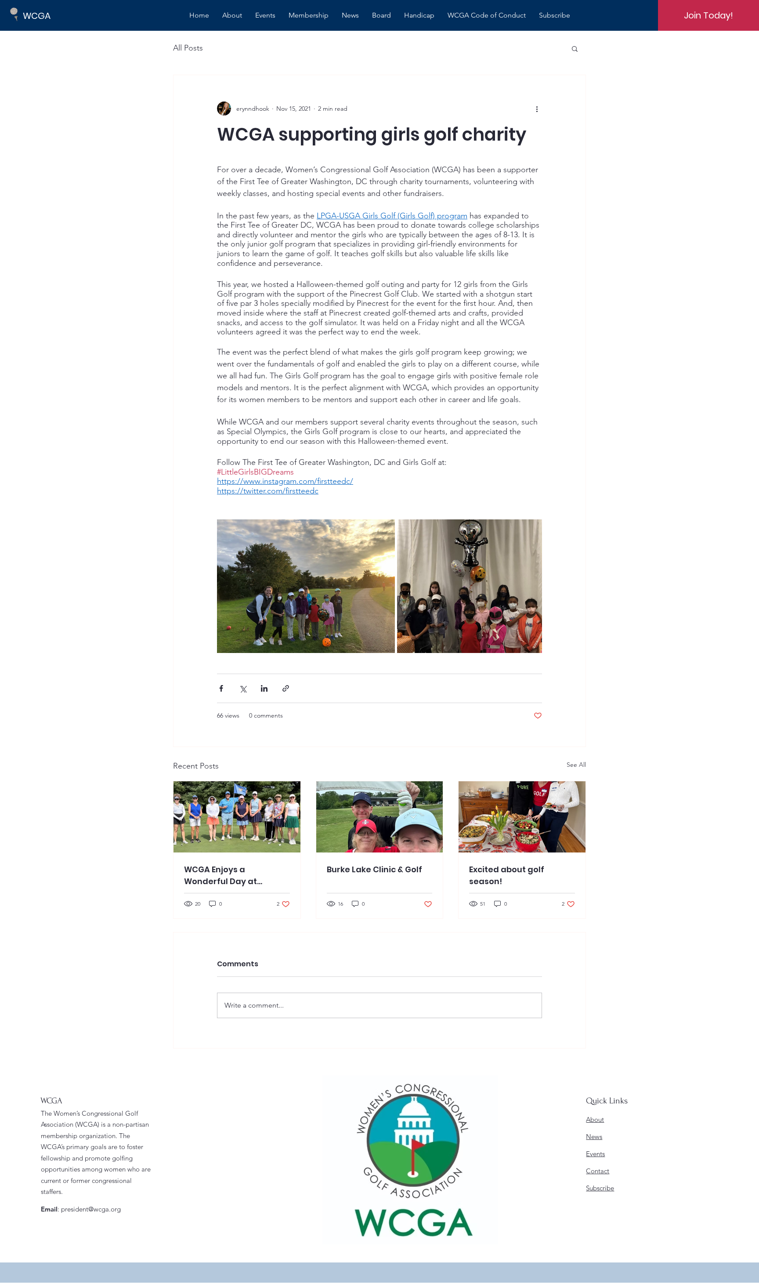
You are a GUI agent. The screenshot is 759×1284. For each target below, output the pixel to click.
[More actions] (536, 108)
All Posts (188, 48)
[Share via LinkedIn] (264, 688)
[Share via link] (286, 688)
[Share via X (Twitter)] (243, 688)
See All (576, 765)
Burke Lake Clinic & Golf (374, 869)
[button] (575, 48)
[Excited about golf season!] (522, 816)
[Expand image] (306, 586)
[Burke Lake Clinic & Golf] (379, 816)
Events (595, 1154)
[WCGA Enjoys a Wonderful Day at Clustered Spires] (236, 816)
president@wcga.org (91, 1209)
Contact (597, 1171)
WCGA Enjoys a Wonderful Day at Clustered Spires (220, 875)
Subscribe (600, 1188)
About (595, 1119)
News (594, 1136)
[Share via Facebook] (221, 688)
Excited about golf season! (506, 875)
